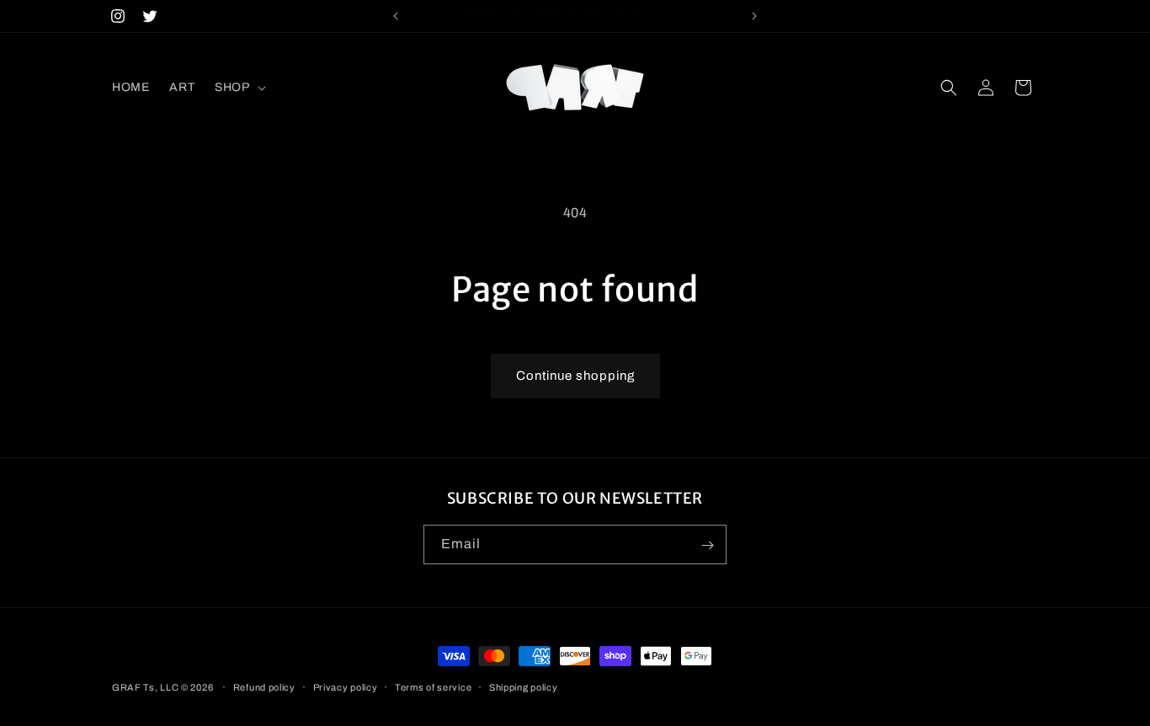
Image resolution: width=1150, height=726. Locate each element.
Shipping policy (523, 686)
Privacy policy (345, 686)
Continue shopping (575, 375)
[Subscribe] (707, 545)
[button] (238, 87)
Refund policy (264, 686)
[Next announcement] (754, 16)
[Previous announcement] (395, 16)
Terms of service (433, 686)
